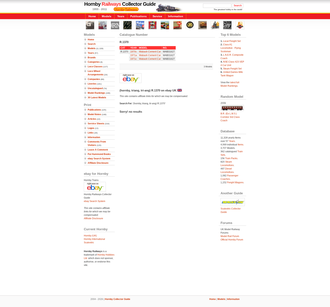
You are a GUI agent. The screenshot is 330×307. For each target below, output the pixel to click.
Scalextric (89, 242)
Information (175, 16)
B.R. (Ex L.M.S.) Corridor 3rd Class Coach (230, 117)
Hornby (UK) (90, 235)
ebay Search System (99, 158)
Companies (94, 79)
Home (92, 16)
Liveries (92, 83)
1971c (133, 59)
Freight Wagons (235, 182)
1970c (133, 51)
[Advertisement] (165, 282)
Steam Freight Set (232, 68)
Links (91, 132)
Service (157, 16)
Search (91, 44)
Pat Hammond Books (99, 154)
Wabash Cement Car (150, 51)
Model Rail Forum (230, 236)
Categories (94, 62)
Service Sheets (96, 123)
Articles (92, 119)
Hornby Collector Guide (117, 299)
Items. (241, 144)
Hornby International (94, 239)
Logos (91, 128)
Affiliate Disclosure (98, 163)
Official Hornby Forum (232, 239)
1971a (133, 55)
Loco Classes (95, 66)
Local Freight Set (232, 41)
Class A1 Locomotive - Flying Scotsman (231, 48)
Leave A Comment (98, 149)
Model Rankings (96, 93)
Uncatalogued (95, 88)
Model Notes (94, 114)
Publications (138, 16)
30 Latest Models (97, 97)
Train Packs (231, 158)
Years (120, 16)
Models (106, 16)
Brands (92, 57)
